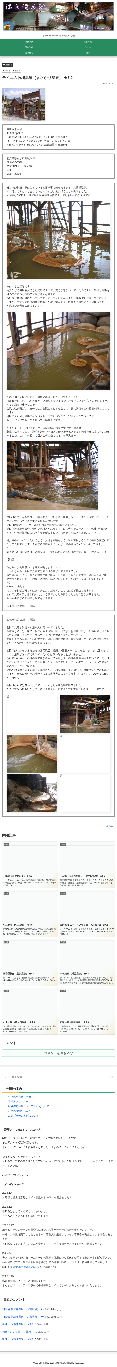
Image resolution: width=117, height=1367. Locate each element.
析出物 (7, 71)
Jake (39, 1324)
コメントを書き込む (58, 1053)
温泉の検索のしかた (19, 1111)
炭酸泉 (17, 71)
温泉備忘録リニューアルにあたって (28, 1106)
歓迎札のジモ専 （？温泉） (18, 1331)
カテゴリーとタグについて (23, 1115)
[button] (111, 1077)
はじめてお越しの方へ (21, 1097)
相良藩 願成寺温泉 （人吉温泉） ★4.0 (24, 1309)
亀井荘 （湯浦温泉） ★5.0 (17, 1324)
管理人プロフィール (19, 1101)
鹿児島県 (8, 65)
